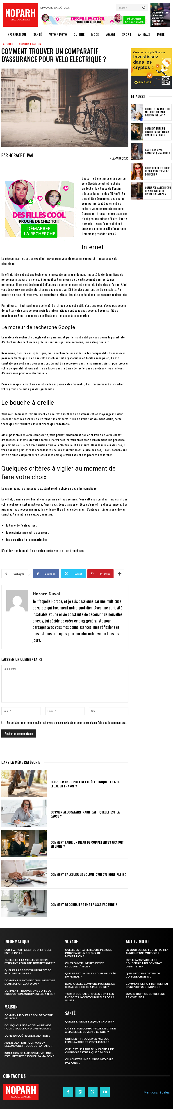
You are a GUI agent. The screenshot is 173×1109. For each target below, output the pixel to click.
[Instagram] (80, 1092)
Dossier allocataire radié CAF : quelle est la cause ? (85, 814)
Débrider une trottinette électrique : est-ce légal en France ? (85, 784)
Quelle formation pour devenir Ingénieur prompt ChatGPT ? (158, 191)
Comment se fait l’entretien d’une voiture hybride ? (147, 985)
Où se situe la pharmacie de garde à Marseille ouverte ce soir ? (90, 1030)
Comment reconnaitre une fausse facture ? (83, 904)
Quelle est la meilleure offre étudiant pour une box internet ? (30, 961)
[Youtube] (105, 1092)
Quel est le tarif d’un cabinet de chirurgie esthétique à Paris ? (89, 1051)
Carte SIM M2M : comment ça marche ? (157, 151)
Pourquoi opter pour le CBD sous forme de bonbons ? (157, 171)
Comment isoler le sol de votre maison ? (29, 1017)
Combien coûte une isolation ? (27, 1035)
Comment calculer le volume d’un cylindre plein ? (88, 874)
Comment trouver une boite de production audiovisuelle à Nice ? (30, 992)
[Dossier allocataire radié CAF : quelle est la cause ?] (24, 813)
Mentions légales (156, 1092)
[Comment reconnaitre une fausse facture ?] (24, 903)
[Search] (144, 7)
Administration (30, 44)
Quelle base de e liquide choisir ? (89, 1021)
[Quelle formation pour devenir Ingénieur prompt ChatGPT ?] (137, 191)
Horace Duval (21, 155)
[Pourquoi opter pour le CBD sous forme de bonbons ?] (137, 171)
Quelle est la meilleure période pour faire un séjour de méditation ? (88, 953)
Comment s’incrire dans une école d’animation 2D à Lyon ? (30, 982)
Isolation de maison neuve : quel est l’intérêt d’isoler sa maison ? (30, 1054)
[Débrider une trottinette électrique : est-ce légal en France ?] (24, 783)
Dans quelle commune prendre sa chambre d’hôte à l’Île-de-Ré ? (90, 985)
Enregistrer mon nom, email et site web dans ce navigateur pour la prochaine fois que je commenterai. (67, 722)
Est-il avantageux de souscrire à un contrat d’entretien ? (144, 963)
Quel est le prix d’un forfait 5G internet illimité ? (28, 972)
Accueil (8, 44)
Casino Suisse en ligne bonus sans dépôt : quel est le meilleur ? (160, 18)
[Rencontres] (94, 20)
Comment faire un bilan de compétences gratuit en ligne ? (87, 844)
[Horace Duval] (17, 617)
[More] (119, 573)
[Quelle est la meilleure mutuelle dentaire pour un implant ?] (137, 112)
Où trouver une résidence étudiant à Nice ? (84, 965)
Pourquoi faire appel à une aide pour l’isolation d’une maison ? (28, 1027)
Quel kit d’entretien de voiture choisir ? (143, 975)
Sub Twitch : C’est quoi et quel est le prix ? (28, 951)
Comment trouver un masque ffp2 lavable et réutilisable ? (87, 1040)
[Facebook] (68, 1092)
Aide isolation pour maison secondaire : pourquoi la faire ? (28, 1044)
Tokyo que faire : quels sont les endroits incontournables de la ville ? (89, 997)
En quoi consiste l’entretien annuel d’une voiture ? (147, 951)
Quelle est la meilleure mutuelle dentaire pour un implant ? (158, 112)
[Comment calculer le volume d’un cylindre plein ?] (24, 873)
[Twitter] (93, 1092)
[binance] (151, 68)
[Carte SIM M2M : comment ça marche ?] (137, 151)
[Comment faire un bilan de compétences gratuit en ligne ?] (24, 843)
